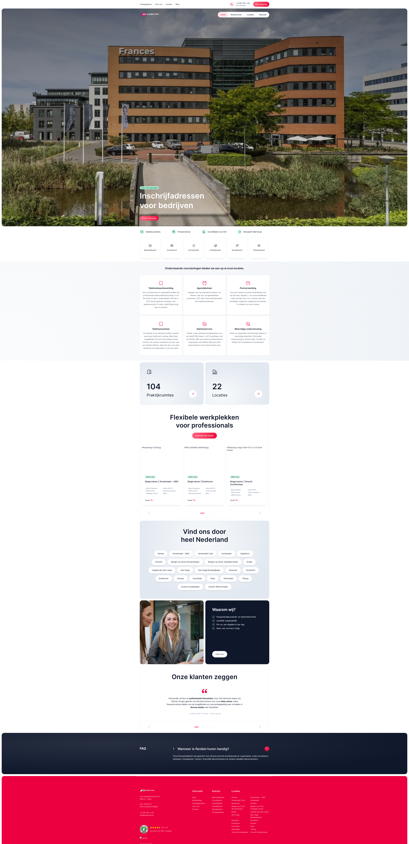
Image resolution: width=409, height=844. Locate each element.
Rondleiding (197, 800)
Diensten (262, 15)
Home (223, 15)
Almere (161, 553)
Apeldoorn (245, 553)
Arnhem (158, 562)
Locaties (250, 15)
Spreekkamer (217, 809)
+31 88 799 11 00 (147, 813)
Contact (169, 4)
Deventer (233, 570)
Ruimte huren (236, 15)
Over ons (158, 4)
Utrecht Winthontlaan (218, 587)
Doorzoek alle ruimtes (204, 436)
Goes (212, 578)
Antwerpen (227, 553)
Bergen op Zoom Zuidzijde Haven (223, 562)
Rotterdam (228, 578)
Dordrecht (250, 570)
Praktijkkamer (217, 806)
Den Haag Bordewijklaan (209, 570)
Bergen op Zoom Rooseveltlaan (185, 562)
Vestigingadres (146, 4)
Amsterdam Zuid (205, 553)
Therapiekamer (218, 812)
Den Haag (185, 570)
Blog (177, 4)
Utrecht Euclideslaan (190, 587)
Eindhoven (163, 578)
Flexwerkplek (217, 803)
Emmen (180, 578)
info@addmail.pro (147, 815)
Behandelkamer (218, 797)
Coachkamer (217, 800)
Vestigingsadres (198, 803)
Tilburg (245, 578)
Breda (249, 562)
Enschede (197, 578)
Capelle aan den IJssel (162, 570)
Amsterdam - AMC (181, 553)
